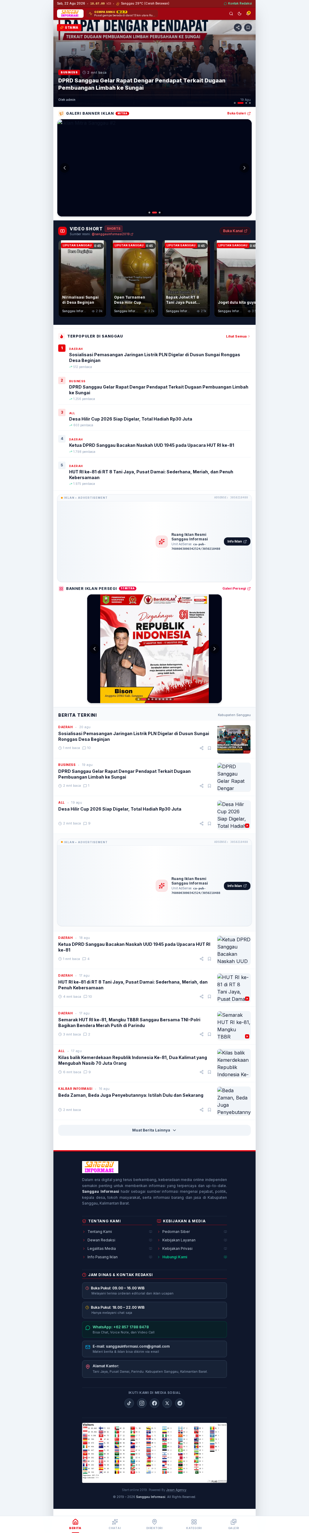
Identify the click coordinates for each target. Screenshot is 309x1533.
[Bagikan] (201, 748)
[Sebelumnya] (60, 63)
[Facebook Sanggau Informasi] (154, 1403)
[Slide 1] (235, 103)
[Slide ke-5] (156, 699)
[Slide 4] (250, 103)
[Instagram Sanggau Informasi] (142, 1403)
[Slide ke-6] (160, 699)
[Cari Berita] (231, 14)
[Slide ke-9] (170, 699)
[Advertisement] (106, 541)
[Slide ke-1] (149, 212)
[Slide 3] (246, 103)
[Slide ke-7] (163, 699)
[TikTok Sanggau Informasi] (129, 1403)
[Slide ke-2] (153, 212)
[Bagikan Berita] (238, 27)
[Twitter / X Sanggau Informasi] (167, 1403)
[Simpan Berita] (248, 27)
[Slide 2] (240, 103)
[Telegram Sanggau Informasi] (180, 1403)
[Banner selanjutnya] (244, 168)
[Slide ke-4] (152, 699)
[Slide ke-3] (158, 212)
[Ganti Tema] (240, 14)
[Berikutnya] (249, 63)
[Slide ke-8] (167, 699)
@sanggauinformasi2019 (111, 234)
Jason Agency (176, 1490)
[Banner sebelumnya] (64, 168)
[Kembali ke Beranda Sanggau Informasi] (100, 1167)
